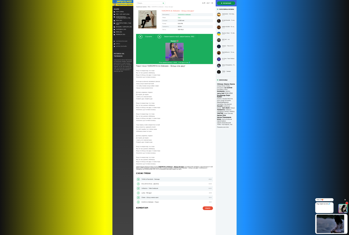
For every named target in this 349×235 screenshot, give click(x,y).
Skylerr (219, 108)
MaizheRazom (223, 102)
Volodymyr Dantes (223, 111)
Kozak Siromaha (225, 100)
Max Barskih (228, 104)
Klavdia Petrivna (227, 98)
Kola (218, 100)
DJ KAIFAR (228, 87)
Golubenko (221, 91)
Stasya (232, 108)
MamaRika (220, 104)
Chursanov (220, 87)
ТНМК (219, 124)
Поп (179, 17)
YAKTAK (220, 113)
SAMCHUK (226, 106)
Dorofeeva (220, 89)
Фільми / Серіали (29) (124, 26)
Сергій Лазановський (224, 122)
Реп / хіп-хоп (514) (122, 14)
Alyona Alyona (229, 84)
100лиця (220, 84)
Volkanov (228, 109)
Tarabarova (221, 109)
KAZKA (219, 98)
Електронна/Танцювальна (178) (123, 17)
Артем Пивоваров (224, 117)
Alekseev (188, 14)
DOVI (226, 89)
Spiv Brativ (226, 108)
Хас (231, 124)
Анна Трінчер (228, 113)
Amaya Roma (221, 86)
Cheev (228, 86)
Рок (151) (119, 20)
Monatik (220, 106)
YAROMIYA (181, 14)
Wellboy (232, 111)
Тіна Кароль (225, 124)
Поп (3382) (120, 11)
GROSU (227, 91)
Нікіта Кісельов (227, 119)
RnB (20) (119, 32)
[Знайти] (163, 3)
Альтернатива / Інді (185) (123, 24)
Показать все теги (223, 127)
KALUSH (229, 93)
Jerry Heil (220, 93)
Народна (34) (121, 29)
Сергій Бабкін (221, 121)
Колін (219, 119)
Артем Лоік (221, 115)
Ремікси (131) (120, 34)
